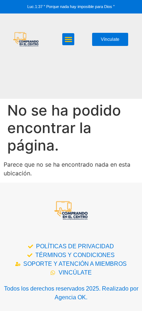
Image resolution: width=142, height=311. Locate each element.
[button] (68, 39)
